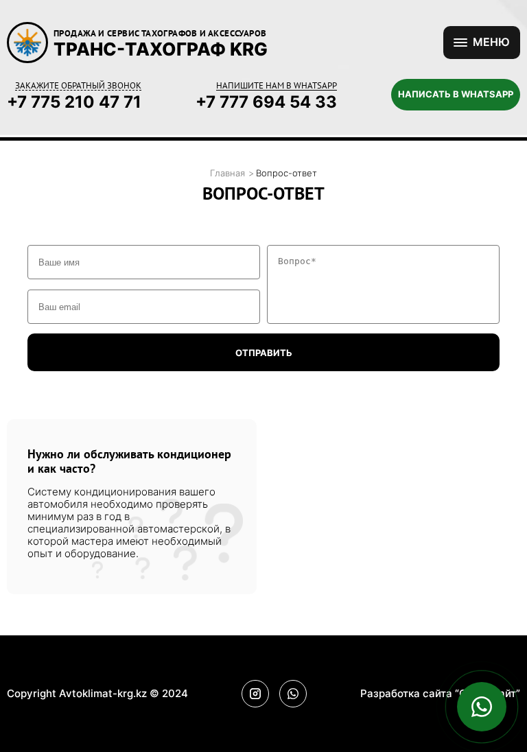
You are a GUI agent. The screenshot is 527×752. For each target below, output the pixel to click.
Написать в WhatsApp (455, 94)
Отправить (263, 352)
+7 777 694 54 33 (266, 102)
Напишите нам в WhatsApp (276, 85)
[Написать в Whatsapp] (481, 706)
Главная (227, 173)
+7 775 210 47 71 (74, 102)
